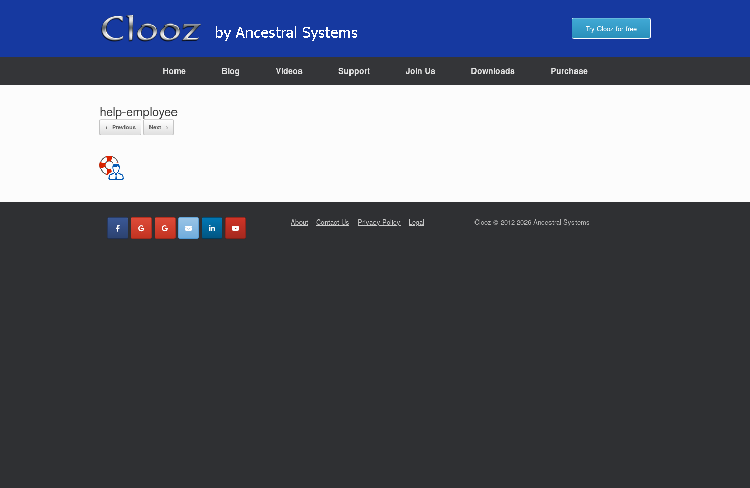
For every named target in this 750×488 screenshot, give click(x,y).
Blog (230, 71)
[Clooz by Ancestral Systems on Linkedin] (212, 228)
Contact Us (332, 222)
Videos (289, 71)
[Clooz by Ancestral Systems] (235, 28)
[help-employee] (111, 176)
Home (174, 71)
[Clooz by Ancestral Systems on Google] (141, 228)
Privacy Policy (379, 222)
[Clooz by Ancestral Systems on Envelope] (188, 228)
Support (354, 71)
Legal (416, 222)
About (299, 222)
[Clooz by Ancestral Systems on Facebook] (117, 228)
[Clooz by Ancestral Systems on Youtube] (235, 228)
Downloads (493, 71)
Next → (158, 127)
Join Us (420, 71)
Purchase (569, 71)
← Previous (120, 127)
